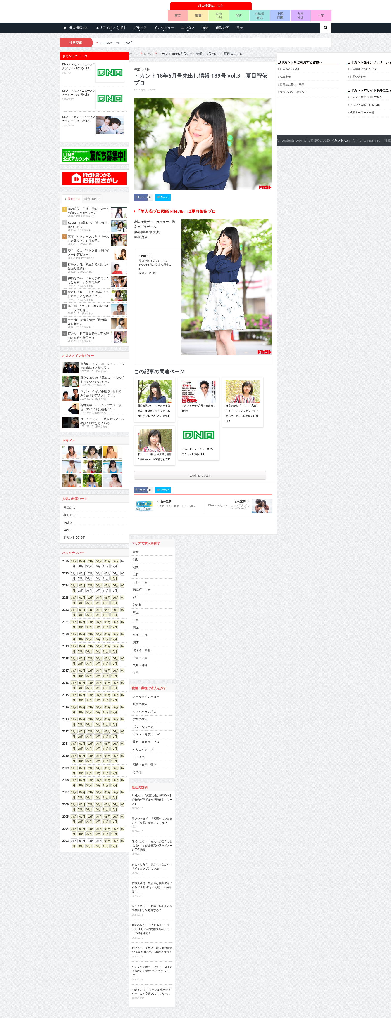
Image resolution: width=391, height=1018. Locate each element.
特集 (205, 28)
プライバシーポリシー (293, 92)
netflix (67, 522)
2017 (65, 670)
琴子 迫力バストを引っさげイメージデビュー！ (88, 252)
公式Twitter (148, 272)
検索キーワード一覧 (362, 112)
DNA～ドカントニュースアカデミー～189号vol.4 (198, 451)
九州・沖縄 (140, 665)
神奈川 (137, 605)
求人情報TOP (79, 28)
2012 (65, 731)
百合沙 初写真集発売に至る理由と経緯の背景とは (88, 335)
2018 (65, 658)
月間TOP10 (72, 199)
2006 (65, 804)
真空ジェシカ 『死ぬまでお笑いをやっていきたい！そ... (102, 380)
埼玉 (136, 612)
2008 (65, 780)
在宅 (321, 15)
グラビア (140, 28)
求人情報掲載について (363, 69)
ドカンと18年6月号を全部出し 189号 (199, 408)
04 (97, 561)
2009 (65, 768)
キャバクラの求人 (144, 712)
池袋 (136, 567)
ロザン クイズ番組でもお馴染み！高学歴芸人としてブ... (101, 393)
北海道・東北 (141, 650)
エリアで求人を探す (111, 28)
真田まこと (70, 515)
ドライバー (140, 757)
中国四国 (280, 16)
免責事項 (285, 76)
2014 (65, 707)
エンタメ (188, 28)
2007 (65, 792)
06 (114, 561)
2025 (65, 573)
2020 (65, 634)
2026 (65, 561)
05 (105, 561)
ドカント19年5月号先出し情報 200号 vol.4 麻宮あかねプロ (155, 456)
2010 (65, 756)
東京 (178, 15)
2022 (65, 610)
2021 (65, 622)
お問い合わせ (358, 76)
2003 (65, 841)
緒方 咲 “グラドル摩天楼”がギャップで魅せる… (88, 308)
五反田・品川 (141, 582)
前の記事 (165, 501)
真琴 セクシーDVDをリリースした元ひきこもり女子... (88, 238)
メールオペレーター (146, 696)
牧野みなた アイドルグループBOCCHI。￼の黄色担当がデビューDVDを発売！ (152, 929)
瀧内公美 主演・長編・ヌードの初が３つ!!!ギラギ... (88, 211)
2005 (65, 817)
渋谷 (136, 559)
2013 (65, 719)
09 (87, 603)
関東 (198, 15)
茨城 (136, 627)
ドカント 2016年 (74, 537)
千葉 (136, 620)
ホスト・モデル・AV (146, 734)
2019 (65, 646)
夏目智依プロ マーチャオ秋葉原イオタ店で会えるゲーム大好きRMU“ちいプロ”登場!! (154, 410)
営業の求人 (140, 719)
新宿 (136, 552)
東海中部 (219, 16)
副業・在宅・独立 (144, 765)
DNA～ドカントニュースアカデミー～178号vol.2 (228, 506)
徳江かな (69, 507)
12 (112, 578)
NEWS (151, 90)
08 (79, 603)
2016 (65, 683)
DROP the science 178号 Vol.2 (176, 506)
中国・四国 (140, 658)
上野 (136, 574)
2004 (65, 829)
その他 (137, 772)
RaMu (67, 530)
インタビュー (164, 28)
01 (72, 561)
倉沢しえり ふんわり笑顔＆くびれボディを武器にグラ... (88, 294)
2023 (65, 597)
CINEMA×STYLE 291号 (116, 43)
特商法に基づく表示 (292, 84)
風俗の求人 (140, 704)
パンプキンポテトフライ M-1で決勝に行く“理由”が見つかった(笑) (152, 971)
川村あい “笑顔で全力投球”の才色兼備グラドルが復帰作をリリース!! (152, 799)
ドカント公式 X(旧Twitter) (366, 97)
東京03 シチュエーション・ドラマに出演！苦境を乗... (102, 366)
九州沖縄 (300, 16)
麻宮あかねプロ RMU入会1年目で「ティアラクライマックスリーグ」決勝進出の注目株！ (242, 413)
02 (80, 561)
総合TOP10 (91, 199)
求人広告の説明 (289, 69)
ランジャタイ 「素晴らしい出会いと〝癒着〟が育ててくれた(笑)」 (152, 822)
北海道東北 (260, 16)
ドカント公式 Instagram (365, 104)
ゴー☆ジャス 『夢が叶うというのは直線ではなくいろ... (102, 421)
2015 (65, 695)
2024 (65, 585)
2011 (65, 744)
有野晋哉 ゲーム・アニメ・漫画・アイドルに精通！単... (101, 407)
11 (104, 603)
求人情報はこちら (211, 5)
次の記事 (240, 501)
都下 (136, 597)
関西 (239, 15)
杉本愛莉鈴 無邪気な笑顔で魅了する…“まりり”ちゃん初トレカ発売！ (152, 887)
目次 (239, 28)
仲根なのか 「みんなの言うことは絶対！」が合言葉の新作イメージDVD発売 (152, 845)
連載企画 (222, 28)
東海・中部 (140, 635)
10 (96, 603)
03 (89, 561)
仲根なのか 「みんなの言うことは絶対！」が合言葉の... (88, 280)
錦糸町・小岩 (141, 590)
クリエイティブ (143, 749)
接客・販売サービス (146, 742)
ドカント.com (341, 140)
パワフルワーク (143, 727)
